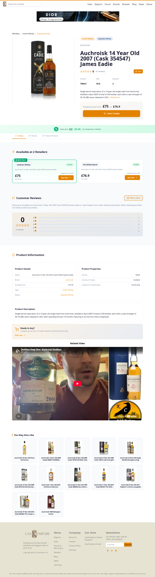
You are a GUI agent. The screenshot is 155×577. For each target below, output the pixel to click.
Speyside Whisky (43, 33)
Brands (116, 4)
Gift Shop (58, 565)
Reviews (126, 4)
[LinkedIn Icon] (116, 552)
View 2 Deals (113, 113)
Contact (72, 541)
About (149, 4)
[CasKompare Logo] (37, 540)
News (141, 4)
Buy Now (64, 178)
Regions (98, 4)
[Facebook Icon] (108, 552)
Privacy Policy (74, 545)
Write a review (135, 198)
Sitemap (72, 550)
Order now (18, 335)
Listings (20, 136)
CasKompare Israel (93, 544)
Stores (108, 4)
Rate (139, 71)
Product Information (51, 136)
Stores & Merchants (58, 546)
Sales (89, 4)
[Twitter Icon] (112, 552)
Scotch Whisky (28, 33)
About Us (73, 537)
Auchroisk (69, 280)
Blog (134, 4)
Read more (115, 97)
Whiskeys (16, 33)
